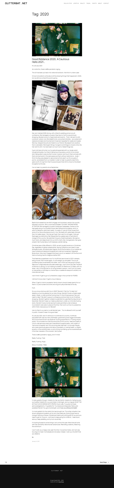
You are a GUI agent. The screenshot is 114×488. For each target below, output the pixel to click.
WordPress (61, 482)
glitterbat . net (16, 3)
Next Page (104, 462)
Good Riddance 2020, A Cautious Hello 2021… (50, 60)
